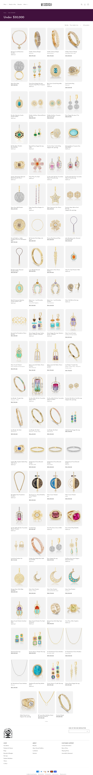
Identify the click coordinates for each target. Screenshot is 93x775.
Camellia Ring (32, 527)
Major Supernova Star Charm (54, 207)
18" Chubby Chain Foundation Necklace (18, 495)
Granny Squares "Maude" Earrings (37, 651)
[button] (5, 4)
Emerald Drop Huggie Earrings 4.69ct (36, 147)
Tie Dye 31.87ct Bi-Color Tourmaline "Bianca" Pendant (55, 399)
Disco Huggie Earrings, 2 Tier (72, 115)
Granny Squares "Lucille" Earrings (55, 683)
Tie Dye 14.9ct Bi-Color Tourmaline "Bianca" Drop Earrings (55, 177)
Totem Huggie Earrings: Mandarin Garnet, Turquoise (55, 334)
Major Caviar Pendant (52, 494)
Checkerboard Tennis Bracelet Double (36, 462)
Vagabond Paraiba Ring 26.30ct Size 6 (36, 684)
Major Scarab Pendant (70, 333)
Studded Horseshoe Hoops (17, 745)
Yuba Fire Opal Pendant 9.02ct (72, 269)
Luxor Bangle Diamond (34, 269)
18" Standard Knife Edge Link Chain (36, 239)
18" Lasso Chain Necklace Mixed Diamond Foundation (36, 716)
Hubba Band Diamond (70, 745)
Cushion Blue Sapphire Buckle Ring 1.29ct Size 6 (19, 462)
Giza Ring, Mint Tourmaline (53, 745)
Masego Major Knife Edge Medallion (17, 590)
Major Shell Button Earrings (71, 300)
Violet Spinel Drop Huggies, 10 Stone (36, 208)
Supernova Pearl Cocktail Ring (36, 745)
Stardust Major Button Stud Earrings (72, 208)
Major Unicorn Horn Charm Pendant (53, 270)
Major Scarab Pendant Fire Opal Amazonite (37, 622)
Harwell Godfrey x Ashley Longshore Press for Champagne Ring (18, 239)
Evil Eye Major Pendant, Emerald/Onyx (16, 147)
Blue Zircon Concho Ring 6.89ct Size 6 (54, 84)
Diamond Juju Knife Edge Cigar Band (54, 622)
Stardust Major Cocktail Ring (54, 146)
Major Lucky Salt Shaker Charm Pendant (36, 365)
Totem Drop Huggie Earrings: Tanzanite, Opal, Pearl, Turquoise (37, 84)
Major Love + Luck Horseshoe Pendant (36, 301)
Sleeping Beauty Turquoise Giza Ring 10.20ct (72, 147)
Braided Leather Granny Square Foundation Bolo (73, 716)
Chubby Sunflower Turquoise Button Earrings (54, 116)
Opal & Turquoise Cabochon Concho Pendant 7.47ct (17, 301)
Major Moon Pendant (34, 589)
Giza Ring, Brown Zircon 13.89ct (54, 527)
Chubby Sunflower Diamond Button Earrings (37, 116)
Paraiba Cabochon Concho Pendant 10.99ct (17, 116)
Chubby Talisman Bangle (35, 51)
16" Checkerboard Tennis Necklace (55, 651)
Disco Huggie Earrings (52, 558)
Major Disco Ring (15, 83)
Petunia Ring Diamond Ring (53, 238)
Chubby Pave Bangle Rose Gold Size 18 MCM (36, 559)
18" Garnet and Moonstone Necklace (17, 52)
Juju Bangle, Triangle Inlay (71, 364)
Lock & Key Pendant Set (16, 558)
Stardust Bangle (51, 715)
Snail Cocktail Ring (69, 83)
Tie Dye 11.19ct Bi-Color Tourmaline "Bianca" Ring (37, 399)
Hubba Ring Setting (15, 715)
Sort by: (66, 25)
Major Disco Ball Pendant (17, 207)
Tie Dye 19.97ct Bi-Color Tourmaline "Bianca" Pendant (19, 528)
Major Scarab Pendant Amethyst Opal (18, 622)
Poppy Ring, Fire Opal (34, 176)
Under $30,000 (11, 12)
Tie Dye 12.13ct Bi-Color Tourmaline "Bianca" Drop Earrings (73, 177)
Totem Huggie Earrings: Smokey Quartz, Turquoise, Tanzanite (36, 334)
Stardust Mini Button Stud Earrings (73, 398)
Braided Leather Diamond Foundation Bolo (17, 270)
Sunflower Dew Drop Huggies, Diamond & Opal (72, 559)
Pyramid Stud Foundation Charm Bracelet (18, 334)
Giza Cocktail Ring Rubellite (72, 527)
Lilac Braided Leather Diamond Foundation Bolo (72, 239)
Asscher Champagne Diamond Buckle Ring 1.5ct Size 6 (18, 177)
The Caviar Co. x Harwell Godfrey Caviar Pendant (37, 495)
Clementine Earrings (15, 651)
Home (5, 12)
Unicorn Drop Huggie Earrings (72, 683)
